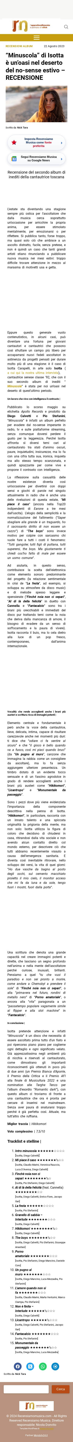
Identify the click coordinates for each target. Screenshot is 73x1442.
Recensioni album (19, 46)
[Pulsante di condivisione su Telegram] (55, 1366)
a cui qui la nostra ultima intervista (32, 373)
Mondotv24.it (41, 1435)
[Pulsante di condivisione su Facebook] (18, 1366)
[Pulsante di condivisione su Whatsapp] (43, 1366)
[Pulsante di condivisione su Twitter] (30, 1366)
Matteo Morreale (47, 1428)
